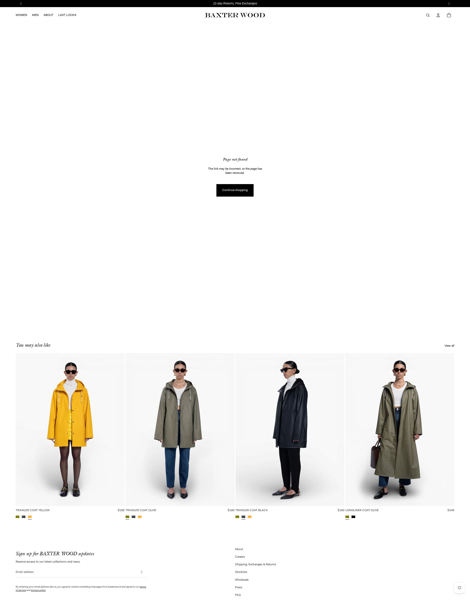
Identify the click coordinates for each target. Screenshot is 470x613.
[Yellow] (30, 517)
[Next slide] (122, 429)
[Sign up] (143, 572)
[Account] (438, 15)
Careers (240, 556)
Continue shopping (235, 190)
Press (238, 587)
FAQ (238, 595)
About (239, 549)
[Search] (428, 15)
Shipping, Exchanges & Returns (255, 564)
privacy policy (38, 590)
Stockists (241, 572)
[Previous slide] (18, 429)
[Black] (23, 517)
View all (449, 345)
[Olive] (17, 517)
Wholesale (241, 579)
